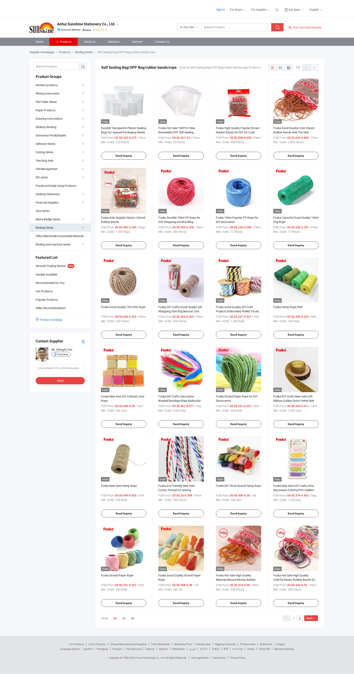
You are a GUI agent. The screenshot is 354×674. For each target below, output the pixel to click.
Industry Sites (203, 644)
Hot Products (76, 644)
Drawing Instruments (49, 118)
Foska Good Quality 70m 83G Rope (123, 307)
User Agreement (200, 657)
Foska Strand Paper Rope (117, 575)
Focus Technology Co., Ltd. (150, 657)
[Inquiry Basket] (277, 9)
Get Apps (294, 9)
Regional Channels (225, 644)
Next (309, 618)
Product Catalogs (51, 320)
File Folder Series (46, 102)
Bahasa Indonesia (284, 648)
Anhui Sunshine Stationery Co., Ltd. (86, 24)
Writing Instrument (47, 93)
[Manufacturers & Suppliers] (56, 8)
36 (123, 618)
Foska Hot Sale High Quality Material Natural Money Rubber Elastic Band (236, 579)
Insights (280, 644)
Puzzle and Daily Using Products (56, 186)
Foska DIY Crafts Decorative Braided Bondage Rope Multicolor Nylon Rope (179, 400)
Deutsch (163, 648)
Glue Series (43, 211)
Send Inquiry (124, 155)
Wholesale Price (183, 644)
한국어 (204, 648)
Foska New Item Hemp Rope (119, 486)
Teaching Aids (44, 160)
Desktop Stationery (48, 194)
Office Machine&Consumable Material (59, 236)
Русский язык (134, 648)
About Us (89, 42)
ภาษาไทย (237, 648)
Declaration (219, 657)
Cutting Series (44, 152)
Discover (137, 42)
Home (39, 42)
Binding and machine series (53, 244)
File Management (47, 169)
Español (87, 648)
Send (60, 381)
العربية (192, 648)
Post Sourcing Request (307, 27)
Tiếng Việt (264, 648)
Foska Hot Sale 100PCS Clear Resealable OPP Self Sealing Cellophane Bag (176, 132)
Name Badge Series (48, 219)
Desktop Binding (46, 127)
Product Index (247, 644)
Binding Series (44, 228)
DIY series (42, 177)
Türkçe (250, 648)
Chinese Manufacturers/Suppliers (128, 644)
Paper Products (46, 110)
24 (115, 618)
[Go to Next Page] (314, 67)
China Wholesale (160, 644)
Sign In (220, 9)
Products (65, 42)
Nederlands (178, 648)
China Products (97, 644)
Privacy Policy (238, 657)
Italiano (150, 648)
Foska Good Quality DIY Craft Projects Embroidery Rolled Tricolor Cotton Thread (238, 311)
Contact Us (162, 42)
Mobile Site (266, 644)
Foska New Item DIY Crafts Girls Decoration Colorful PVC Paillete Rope (293, 490)
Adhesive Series (45, 144)
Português (102, 648)
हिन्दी (226, 648)
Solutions (114, 42)
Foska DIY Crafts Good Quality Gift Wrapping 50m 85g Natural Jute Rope (180, 311)
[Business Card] (83, 341)
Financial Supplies (47, 202)
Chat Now (62, 354)
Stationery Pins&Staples (51, 135)
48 (132, 618)
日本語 (215, 648)
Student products (47, 85)
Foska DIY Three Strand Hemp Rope (238, 486)
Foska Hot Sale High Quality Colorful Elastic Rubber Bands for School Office (294, 579)
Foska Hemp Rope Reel (287, 307)
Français (117, 648)
